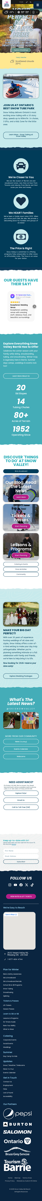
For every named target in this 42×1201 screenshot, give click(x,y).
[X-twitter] (26, 884)
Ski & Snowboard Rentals (12, 981)
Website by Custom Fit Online (27, 1181)
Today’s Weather (21, 57)
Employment (8, 1085)
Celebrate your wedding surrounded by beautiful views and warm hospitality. (21, 42)
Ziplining (6, 996)
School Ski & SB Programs (12, 985)
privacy (14, 844)
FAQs (5, 1089)
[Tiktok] (32, 884)
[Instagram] (9, 884)
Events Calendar (9, 1073)
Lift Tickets (7, 1005)
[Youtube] (15, 884)
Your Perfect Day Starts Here (21, 22)
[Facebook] (21, 884)
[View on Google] (12, 296)
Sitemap (17, 1178)
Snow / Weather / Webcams (14, 1065)
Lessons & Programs (10, 1018)
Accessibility (7, 1096)
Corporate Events (9, 1040)
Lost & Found (8, 1093)
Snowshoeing (8, 992)
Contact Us (7, 1082)
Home (10, 1178)
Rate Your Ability (9, 1025)
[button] (30, 2)
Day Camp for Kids (10, 1056)
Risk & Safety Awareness (12, 974)
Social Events (8, 1043)
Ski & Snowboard (9, 978)
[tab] (21, 471)
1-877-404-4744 (15, 959)
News (8, 1069)
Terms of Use (27, 1178)
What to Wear (8, 1029)
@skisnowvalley (21, 708)
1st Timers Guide (9, 1022)
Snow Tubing (8, 989)
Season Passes (8, 1009)
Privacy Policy (10, 1181)
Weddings (7, 1047)
